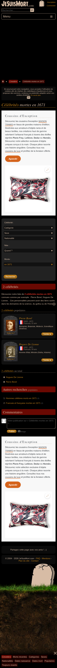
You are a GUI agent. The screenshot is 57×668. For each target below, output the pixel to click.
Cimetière (13, 82)
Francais (27, 323)
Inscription (51, 2)
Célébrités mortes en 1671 (33, 82)
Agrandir (13, 158)
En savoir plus (36, 95)
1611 (26, 347)
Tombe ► (47, 334)
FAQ (38, 558)
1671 (31, 321)
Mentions (46, 558)
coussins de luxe (12, 151)
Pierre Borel (25, 318)
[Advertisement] (28, 49)
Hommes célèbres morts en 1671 (21, 398)
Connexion (51, 6)
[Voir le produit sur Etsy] (28, 188)
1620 (26, 321)
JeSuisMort (14, 4)
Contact (34, 561)
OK (28, 98)
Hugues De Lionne (29, 344)
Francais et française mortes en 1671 (23, 403)
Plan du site (24, 561)
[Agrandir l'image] (47, 169)
